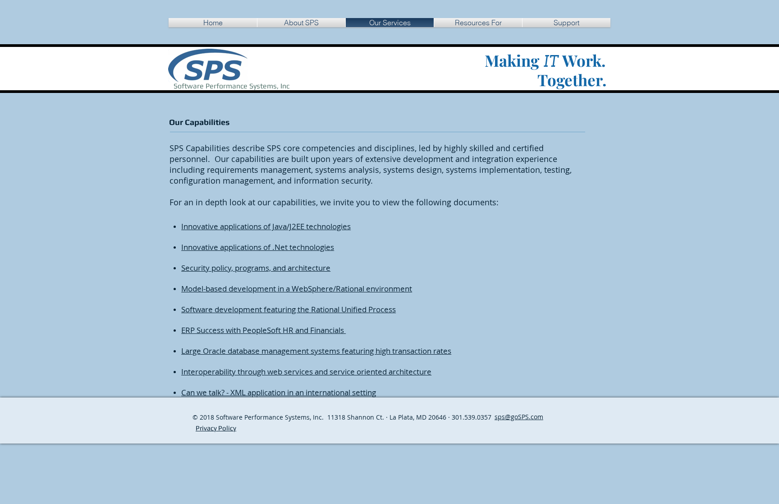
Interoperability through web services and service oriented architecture (306, 371)
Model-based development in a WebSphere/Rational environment (296, 288)
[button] (478, 22)
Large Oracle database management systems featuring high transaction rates (316, 351)
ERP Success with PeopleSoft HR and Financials (263, 330)
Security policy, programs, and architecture (255, 268)
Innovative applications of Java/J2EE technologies (266, 226)
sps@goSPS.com (519, 416)
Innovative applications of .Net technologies (257, 247)
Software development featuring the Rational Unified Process (288, 309)
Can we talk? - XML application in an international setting (278, 392)
